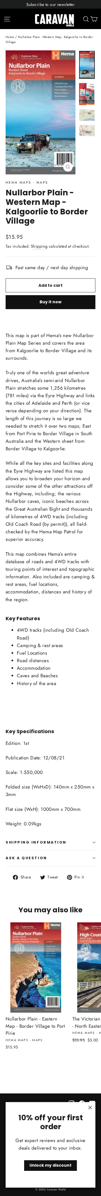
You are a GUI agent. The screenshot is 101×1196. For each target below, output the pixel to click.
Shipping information (36, 842)
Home (10, 37)
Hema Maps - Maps (27, 182)
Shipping (39, 246)
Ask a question (26, 858)
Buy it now (50, 302)
